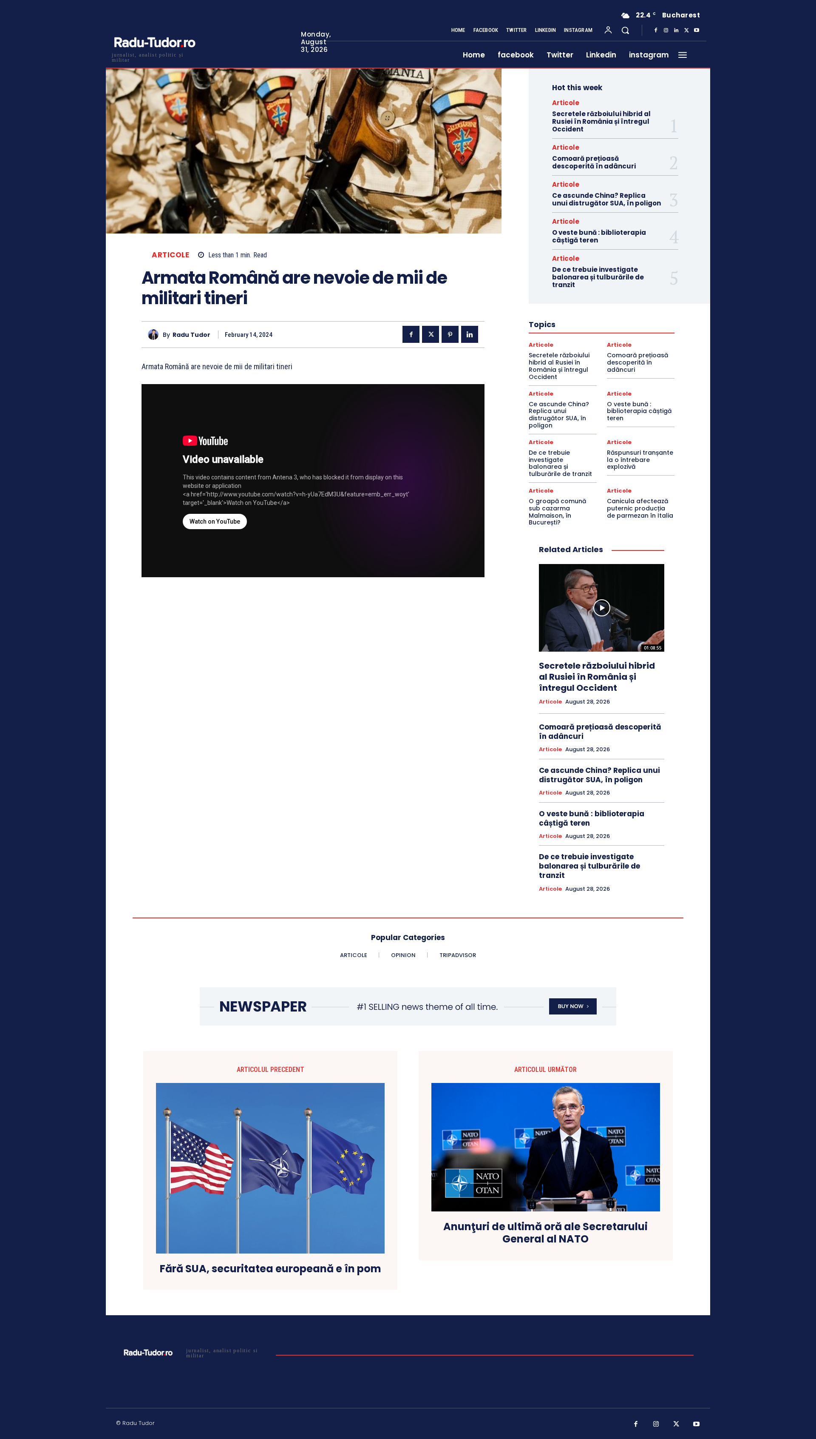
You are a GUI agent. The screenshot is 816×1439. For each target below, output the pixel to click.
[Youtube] (696, 31)
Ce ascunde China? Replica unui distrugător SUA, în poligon (606, 199)
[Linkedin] (676, 31)
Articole (170, 255)
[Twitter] (686, 31)
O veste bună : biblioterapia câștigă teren (599, 236)
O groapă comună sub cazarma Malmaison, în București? (557, 512)
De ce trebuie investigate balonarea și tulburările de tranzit (598, 277)
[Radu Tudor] (155, 334)
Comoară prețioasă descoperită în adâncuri (594, 162)
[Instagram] (666, 31)
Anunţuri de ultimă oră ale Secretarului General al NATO (545, 1233)
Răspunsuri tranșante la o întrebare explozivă (640, 459)
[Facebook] (656, 31)
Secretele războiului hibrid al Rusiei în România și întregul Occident (601, 121)
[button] (625, 30)
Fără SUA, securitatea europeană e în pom (270, 1269)
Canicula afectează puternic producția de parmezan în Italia (640, 508)
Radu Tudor (191, 335)
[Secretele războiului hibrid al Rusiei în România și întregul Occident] (601, 608)
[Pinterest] (450, 334)
